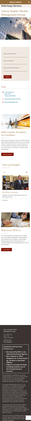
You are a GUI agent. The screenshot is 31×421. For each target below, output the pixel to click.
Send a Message (7, 342)
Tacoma (3, 87)
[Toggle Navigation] (29, 2)
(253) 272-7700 (7, 340)
